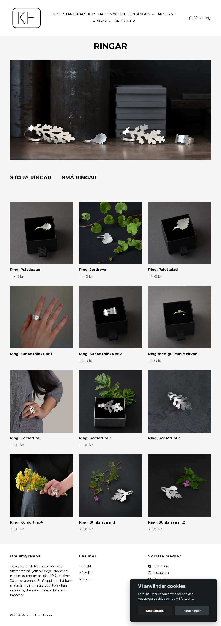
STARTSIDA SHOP (79, 14)
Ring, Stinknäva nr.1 (97, 522)
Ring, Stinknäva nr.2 (166, 522)
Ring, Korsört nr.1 (26, 438)
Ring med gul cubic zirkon (172, 354)
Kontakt (85, 566)
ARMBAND (167, 14)
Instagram (160, 573)
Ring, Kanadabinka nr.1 (31, 354)
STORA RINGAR (30, 177)
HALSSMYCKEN (111, 14)
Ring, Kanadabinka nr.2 (100, 354)
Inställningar (192, 610)
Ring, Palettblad (163, 270)
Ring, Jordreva (92, 270)
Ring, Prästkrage (25, 270)
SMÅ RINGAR (79, 177)
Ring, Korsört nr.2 (95, 438)
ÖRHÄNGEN (139, 14)
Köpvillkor (86, 573)
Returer (85, 579)
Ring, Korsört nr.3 (164, 438)
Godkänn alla (155, 610)
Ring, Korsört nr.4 (26, 522)
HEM (55, 14)
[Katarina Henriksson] (26, 18)
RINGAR (100, 21)
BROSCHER (124, 21)
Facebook (161, 566)
